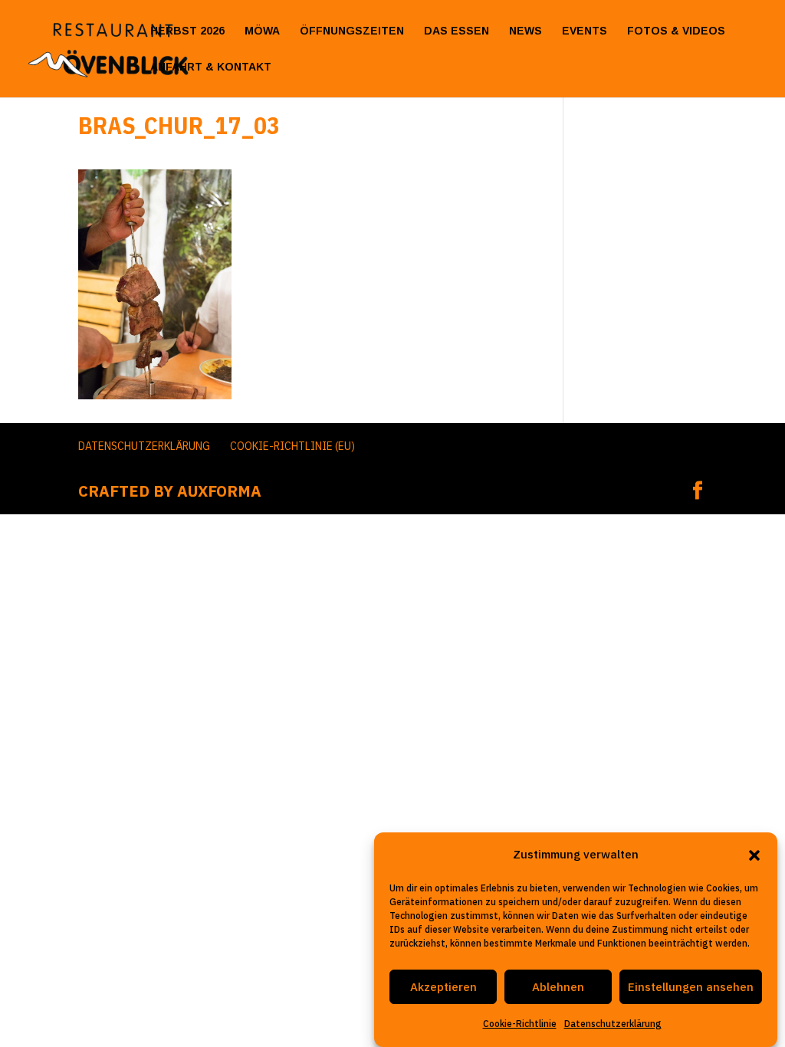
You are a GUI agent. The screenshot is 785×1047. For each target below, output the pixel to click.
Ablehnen (558, 987)
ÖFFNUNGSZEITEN (352, 31)
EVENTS (584, 31)
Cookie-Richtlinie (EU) (292, 446)
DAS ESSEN (456, 31)
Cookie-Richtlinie (520, 1023)
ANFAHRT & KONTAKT (210, 67)
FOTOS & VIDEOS (676, 31)
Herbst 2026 (187, 31)
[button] (754, 855)
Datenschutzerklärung (613, 1023)
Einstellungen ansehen (691, 987)
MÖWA (262, 31)
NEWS (525, 31)
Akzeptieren (443, 987)
